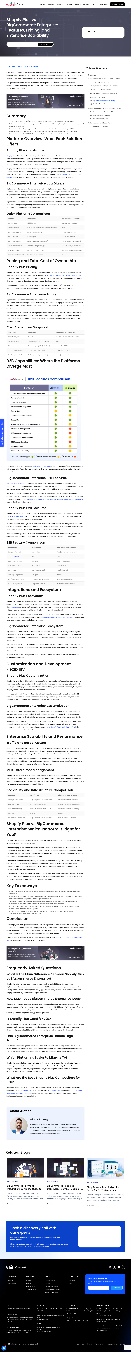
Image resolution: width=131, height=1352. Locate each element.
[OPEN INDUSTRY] (63, 4)
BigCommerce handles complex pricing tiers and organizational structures (54, 499)
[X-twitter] (123, 1263)
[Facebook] (119, 1263)
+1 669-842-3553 (101, 4)
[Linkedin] (110, 1263)
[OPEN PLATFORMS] (73, 4)
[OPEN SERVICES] (46, 4)
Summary (93, 75)
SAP (17, 607)
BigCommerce (12, 1181)
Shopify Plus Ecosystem (100, 127)
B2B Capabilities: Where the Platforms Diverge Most (106, 108)
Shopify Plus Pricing (98, 97)
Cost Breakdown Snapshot (101, 104)
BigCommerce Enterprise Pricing (104, 101)
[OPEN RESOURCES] (90, 4)
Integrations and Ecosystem (101, 123)
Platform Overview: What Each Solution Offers (106, 79)
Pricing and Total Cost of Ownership (103, 93)
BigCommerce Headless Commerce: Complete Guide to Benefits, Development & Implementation (65, 1187)
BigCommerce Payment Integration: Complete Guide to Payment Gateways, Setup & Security (25, 1186)
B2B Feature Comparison (101, 119)
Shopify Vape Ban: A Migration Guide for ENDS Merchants (104, 1188)
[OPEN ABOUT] (80, 4)
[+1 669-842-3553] (93, 4)
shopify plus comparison (40, 466)
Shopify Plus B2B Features (101, 115)
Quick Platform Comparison (102, 89)
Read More (10, 1200)
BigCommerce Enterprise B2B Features (105, 112)
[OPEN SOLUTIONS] (55, 4)
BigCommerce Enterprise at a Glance (105, 86)
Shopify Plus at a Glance (100, 82)
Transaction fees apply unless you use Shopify (63, 275)
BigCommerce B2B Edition (16, 483)
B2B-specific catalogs (15, 516)
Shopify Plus (11, 156)
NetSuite (12, 607)
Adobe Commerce (55, 1090)
